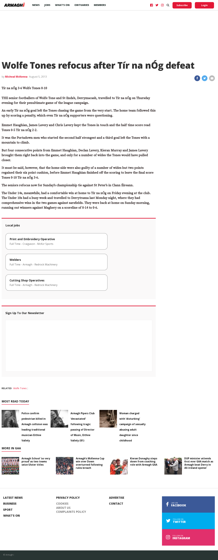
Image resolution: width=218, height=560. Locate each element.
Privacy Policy (68, 497)
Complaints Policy (71, 511)
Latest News (13, 497)
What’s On (62, 5)
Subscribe (182, 5)
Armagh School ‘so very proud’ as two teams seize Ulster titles (36, 461)
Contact (116, 503)
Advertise (116, 497)
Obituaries (81, 5)
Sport (8, 509)
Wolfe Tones (20, 388)
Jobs (47, 5)
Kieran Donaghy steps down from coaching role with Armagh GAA (143, 461)
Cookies (62, 503)
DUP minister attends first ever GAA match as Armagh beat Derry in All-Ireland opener (198, 463)
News (36, 5)
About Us (63, 507)
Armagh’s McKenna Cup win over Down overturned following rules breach (90, 463)
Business (9, 503)
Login (204, 5)
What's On (11, 515)
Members (100, 5)
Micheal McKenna (16, 76)
